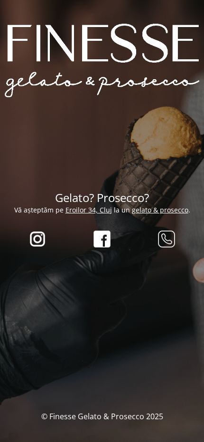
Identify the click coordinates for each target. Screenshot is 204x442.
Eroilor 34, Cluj (88, 209)
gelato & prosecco (160, 209)
